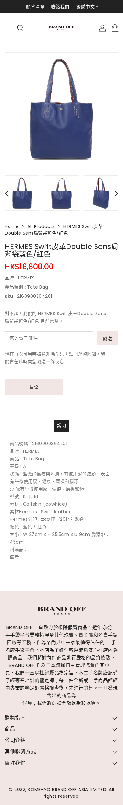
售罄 (33, 387)
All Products (41, 226)
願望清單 (35, 6)
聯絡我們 (60, 6)
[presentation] (7, 193)
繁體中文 (85, 6)
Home (12, 226)
